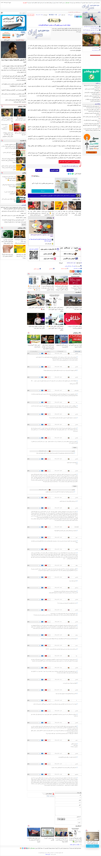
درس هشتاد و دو (95, 48)
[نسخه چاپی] (49, 14)
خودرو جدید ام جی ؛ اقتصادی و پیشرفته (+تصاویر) (13, 90)
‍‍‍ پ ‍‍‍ (55, 14)
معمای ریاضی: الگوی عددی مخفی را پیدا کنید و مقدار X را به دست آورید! (92, 110)
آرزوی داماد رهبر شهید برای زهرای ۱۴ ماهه (91, 30)
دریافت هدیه (92, 846)
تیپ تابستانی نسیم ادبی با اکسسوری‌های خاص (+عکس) (92, 86)
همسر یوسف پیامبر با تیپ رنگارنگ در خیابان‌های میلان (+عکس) (92, 100)
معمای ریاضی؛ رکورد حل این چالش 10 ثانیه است (91, 117)
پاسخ (28, 353)
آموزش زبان (25, 2)
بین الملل (51, 2)
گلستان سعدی (48, 254)
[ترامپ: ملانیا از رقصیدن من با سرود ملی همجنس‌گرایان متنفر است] (91, 19)
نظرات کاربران (54, 170)
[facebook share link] (77, 16)
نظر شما (79, 793)
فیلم (32, 2)
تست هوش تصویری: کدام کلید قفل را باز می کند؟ (92, 121)
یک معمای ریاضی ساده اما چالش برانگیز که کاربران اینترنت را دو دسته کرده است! (91, 107)
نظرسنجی (83, 2)
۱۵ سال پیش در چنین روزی (48, 249)
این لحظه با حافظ (69, 254)
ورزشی (54, 2)
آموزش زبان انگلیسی (69, 259)
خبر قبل (40, 170)
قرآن (38, 2)
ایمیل (80, 800)
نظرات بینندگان (77, 351)
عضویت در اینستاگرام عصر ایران (69, 249)
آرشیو (90, 2)
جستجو (87, 2)
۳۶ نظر (60, 15)
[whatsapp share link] (81, 16)
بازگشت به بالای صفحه (75, 844)
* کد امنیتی (79, 816)
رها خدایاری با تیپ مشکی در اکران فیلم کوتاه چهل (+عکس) (92, 96)
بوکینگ (48, 796)
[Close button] (98, 830)
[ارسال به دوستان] (50, 14)
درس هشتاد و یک (95, 50)
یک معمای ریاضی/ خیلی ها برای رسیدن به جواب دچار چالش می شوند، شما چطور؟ (91, 129)
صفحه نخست (79, 15)
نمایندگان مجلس (68, 266)
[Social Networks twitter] (70, 174)
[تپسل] (32, 176)
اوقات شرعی (75, 2)
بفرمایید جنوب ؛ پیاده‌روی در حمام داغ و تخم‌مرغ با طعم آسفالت (42, 235)
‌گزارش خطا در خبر (31, 15)
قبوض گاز (74, 266)
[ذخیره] (51, 15)
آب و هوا (79, 2)
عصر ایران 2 (29, 2)
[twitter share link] (75, 16)
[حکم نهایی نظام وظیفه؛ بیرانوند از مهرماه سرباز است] (13, 49)
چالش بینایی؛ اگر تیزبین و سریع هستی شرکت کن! (92, 114)
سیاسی (63, 2)
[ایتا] (71, 271)
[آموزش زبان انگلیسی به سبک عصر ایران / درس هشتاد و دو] (91, 40)
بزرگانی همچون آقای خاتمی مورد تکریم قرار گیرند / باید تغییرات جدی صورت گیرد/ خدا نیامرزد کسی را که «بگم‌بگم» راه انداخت (14, 78)
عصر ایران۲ (72, 848)
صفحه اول (98, 2)
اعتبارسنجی (52, 796)
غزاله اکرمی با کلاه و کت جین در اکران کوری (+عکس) (92, 89)
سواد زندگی (67, 2)
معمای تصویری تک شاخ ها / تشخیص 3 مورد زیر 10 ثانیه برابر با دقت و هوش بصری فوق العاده (91, 125)
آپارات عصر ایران (48, 259)
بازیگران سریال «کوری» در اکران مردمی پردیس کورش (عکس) (92, 93)
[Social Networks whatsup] (73, 174)
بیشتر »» (85, 12)
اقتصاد (60, 2)
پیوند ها (71, 2)
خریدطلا (43, 191)
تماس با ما (93, 2)
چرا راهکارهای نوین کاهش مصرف (74, 12)
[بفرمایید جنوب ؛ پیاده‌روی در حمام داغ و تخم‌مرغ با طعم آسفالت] (41, 227)
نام (80, 795)
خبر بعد (69, 170)
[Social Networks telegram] (68, 174)
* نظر (80, 805)
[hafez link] (54, 20)
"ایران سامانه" (47, 854)
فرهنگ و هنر (47, 2)
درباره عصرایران (66, 848)
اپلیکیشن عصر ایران (33, 249)
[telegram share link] (79, 16)
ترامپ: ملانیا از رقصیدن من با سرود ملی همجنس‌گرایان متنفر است (92, 27)
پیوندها (50, 848)
